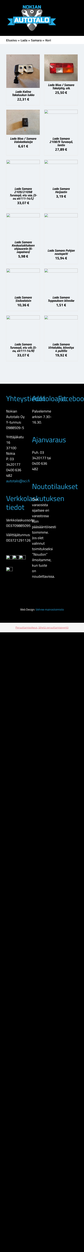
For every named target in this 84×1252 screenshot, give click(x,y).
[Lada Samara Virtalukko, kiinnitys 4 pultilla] (61, 318)
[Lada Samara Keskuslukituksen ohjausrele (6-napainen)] (23, 216)
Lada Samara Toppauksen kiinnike (61, 299)
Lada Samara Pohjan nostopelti (61, 252)
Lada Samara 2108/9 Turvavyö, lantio (61, 141)
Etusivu (11, 40)
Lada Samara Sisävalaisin (23, 299)
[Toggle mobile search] (69, 6)
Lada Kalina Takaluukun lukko (23, 93)
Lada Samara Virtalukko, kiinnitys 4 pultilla (61, 347)
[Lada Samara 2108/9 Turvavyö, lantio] (61, 112)
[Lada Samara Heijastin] (61, 162)
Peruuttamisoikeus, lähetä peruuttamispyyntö (42, 627)
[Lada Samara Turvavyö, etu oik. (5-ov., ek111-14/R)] (23, 318)
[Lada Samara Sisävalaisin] (23, 271)
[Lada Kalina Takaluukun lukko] (23, 57)
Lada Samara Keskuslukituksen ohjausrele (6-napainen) (23, 247)
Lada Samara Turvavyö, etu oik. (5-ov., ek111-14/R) (23, 347)
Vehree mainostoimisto (50, 609)
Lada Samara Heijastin (61, 190)
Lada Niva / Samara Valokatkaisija (23, 140)
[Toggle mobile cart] (76, 13)
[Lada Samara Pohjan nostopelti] (61, 216)
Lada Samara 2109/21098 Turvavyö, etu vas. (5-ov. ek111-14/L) (23, 193)
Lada (24, 40)
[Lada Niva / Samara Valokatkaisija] (23, 112)
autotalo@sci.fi (18, 481)
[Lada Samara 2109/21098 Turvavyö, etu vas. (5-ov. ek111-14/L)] (23, 162)
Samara (36, 40)
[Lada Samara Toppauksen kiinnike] (61, 271)
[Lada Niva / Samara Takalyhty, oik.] (61, 57)
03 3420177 (13, 461)
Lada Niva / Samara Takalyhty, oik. (61, 86)
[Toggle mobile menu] (76, 6)
